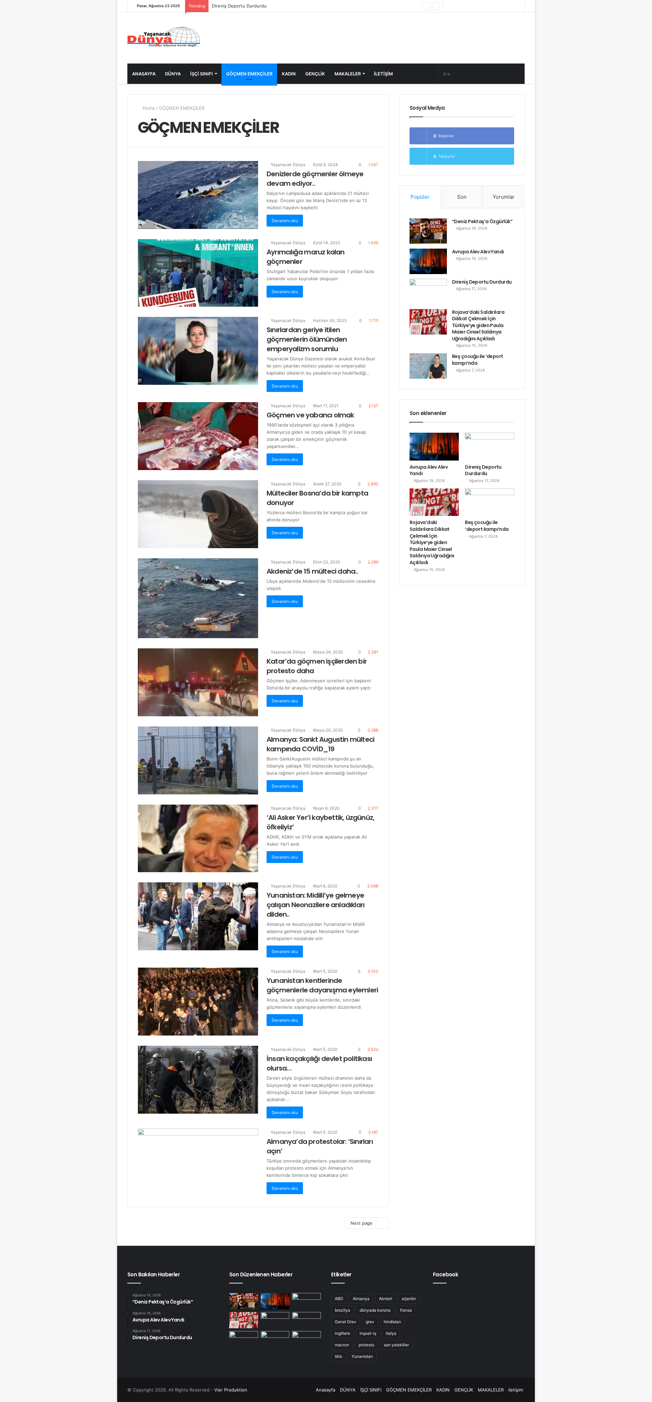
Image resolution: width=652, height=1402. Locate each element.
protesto (366, 1344)
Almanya (361, 1298)
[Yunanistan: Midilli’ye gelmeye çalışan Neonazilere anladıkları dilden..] (198, 916)
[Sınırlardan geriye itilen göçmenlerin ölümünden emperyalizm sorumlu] (198, 351)
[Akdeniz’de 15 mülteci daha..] (198, 598)
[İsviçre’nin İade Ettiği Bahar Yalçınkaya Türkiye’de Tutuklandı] (306, 1320)
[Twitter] (478, 6)
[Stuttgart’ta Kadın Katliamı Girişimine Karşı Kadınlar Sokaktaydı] (243, 1339)
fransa (406, 1310)
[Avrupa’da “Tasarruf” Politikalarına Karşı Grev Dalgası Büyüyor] (306, 1339)
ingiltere (342, 1333)
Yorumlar (503, 197)
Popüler (420, 197)
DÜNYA (173, 73)
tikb (338, 1356)
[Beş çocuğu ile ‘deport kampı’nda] (428, 366)
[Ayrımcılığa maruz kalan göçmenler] (198, 273)
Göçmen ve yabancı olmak (310, 415)
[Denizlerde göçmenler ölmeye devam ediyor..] (198, 195)
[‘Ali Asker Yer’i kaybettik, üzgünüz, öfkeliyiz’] (198, 839)
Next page (361, 1223)
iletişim (383, 73)
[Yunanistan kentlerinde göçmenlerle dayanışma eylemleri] (198, 1002)
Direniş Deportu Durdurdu (482, 281)
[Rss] (448, 6)
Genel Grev (345, 1321)
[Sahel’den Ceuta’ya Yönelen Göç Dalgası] (275, 1339)
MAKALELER (347, 73)
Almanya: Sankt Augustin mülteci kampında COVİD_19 (320, 744)
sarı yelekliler (396, 1344)
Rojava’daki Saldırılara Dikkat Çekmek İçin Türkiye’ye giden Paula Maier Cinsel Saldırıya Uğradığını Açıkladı (321, 5)
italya (391, 1333)
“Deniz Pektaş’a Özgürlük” (482, 221)
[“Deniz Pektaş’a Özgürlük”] (428, 231)
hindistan (392, 1321)
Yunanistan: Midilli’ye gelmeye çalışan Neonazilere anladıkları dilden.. (315, 905)
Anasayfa (144, 73)
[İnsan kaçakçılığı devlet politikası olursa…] (198, 1080)
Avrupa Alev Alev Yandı (478, 251)
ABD (339, 1298)
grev (370, 1321)
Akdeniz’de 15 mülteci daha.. (312, 571)
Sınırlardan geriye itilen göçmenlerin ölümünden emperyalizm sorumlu (307, 339)
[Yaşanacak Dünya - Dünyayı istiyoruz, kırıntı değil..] (163, 38)
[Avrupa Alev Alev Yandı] (428, 261)
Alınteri (385, 1298)
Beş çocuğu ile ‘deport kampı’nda (477, 359)
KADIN (289, 73)
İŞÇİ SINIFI (201, 73)
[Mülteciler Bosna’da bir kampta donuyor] (198, 514)
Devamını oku (285, 220)
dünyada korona (375, 1310)
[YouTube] (468, 6)
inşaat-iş (368, 1333)
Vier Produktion (230, 1389)
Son (462, 197)
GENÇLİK (315, 73)
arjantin (409, 1298)
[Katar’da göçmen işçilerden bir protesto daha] (198, 682)
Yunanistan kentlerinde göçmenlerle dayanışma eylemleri (322, 985)
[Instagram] (458, 6)
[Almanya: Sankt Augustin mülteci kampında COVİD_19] (198, 760)
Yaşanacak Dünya (287, 164)
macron (342, 1344)
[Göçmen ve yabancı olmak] (198, 436)
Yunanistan (362, 1356)
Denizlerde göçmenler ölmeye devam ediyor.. (315, 178)
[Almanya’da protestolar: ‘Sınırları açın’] (198, 1163)
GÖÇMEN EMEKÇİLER (249, 73)
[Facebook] (489, 6)
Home (148, 108)
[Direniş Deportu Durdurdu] (428, 291)
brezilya (342, 1310)
